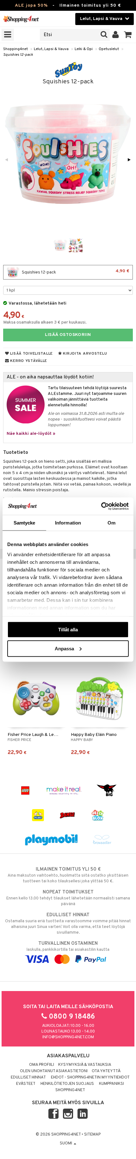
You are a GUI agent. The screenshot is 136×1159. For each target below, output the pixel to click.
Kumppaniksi (111, 1083)
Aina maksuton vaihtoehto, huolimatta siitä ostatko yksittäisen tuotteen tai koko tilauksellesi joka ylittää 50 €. (68, 875)
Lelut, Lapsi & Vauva (51, 49)
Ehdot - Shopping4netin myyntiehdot (90, 1077)
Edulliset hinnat (28, 1077)
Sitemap (92, 1134)
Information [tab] (68, 522)
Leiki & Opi (84, 49)
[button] (127, 35)
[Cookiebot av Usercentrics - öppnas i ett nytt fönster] (101, 506)
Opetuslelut (109, 49)
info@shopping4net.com (68, 1037)
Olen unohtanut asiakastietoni (54, 1071)
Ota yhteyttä (106, 1071)
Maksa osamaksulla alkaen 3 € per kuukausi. (45, 322)
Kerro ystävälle (28, 361)
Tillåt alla (68, 629)
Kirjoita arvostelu (84, 353)
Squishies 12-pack (18, 54)
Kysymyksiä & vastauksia (84, 1064)
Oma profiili (41, 1064)
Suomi (66, 1143)
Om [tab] (111, 522)
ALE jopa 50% (31, 5)
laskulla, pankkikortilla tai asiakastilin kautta (68, 946)
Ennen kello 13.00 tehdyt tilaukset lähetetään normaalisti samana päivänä (68, 898)
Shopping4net (15, 49)
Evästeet (25, 1083)
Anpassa (64, 648)
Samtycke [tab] (24, 522)
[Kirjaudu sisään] (115, 35)
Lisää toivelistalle (31, 353)
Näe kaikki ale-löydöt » (31, 433)
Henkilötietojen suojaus (67, 1083)
